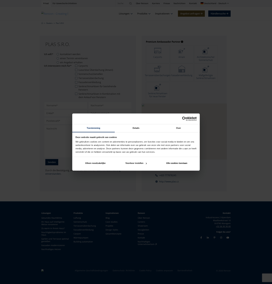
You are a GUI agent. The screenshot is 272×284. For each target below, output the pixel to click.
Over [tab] (178, 128)
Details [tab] (136, 128)
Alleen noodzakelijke (95, 163)
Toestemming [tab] (93, 128)
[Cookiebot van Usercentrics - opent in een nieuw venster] (184, 119)
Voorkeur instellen (134, 163)
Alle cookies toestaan (176, 163)
